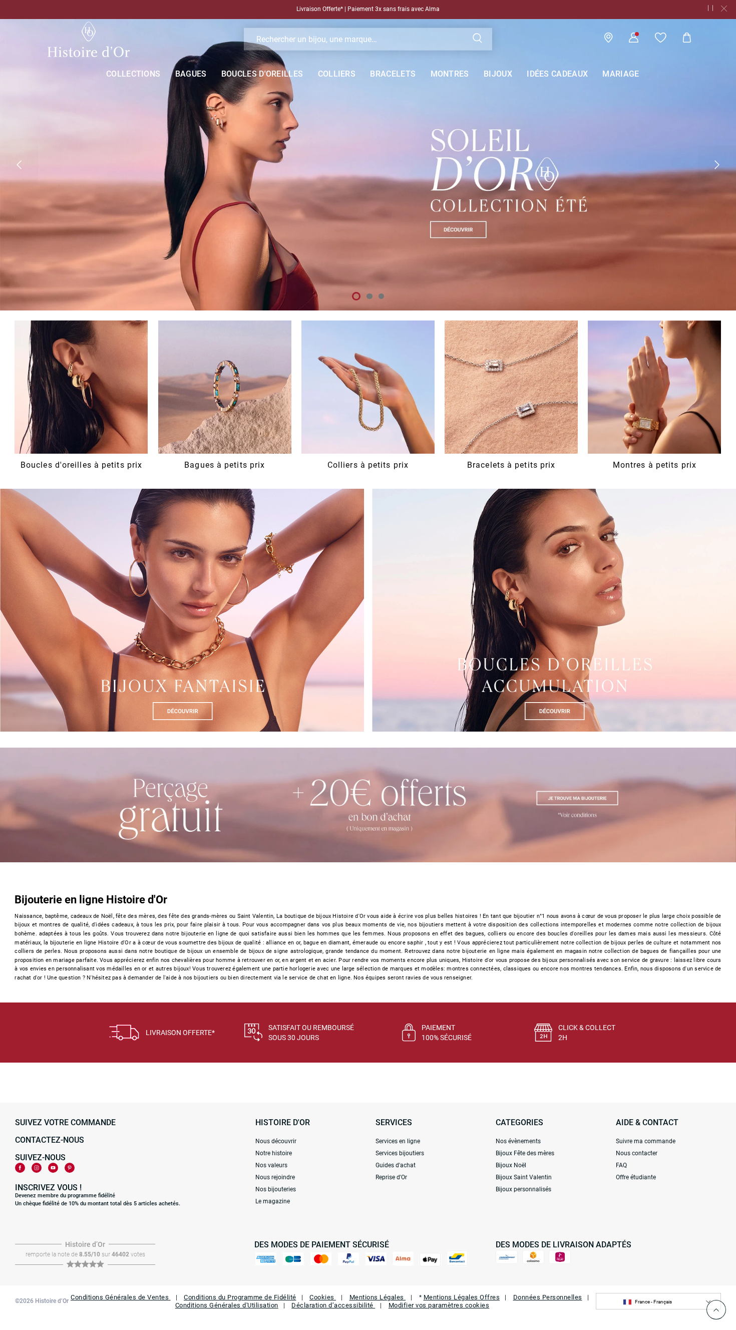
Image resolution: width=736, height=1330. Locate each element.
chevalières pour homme (204, 960)
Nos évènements (518, 1141)
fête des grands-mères (198, 916)
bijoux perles (627, 942)
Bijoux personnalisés (523, 1189)
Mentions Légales (377, 1297)
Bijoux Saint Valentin (524, 1177)
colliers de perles (37, 951)
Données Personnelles (547, 1297)
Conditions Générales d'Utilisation (226, 1305)
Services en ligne (398, 1141)
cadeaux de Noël (92, 916)
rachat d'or (28, 977)
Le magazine (272, 1201)
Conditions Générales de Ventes (121, 1297)
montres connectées (473, 968)
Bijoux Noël (511, 1165)
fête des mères (135, 916)
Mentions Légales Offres (462, 1297)
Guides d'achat (396, 1165)
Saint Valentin (255, 916)
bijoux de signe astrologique (285, 951)
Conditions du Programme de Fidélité (240, 1297)
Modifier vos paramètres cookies (439, 1305)
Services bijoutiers (400, 1153)
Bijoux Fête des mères (525, 1153)
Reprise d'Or (391, 1177)
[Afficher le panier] (679, 39)
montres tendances (596, 968)
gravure (659, 960)
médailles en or (127, 968)
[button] (19, 165)
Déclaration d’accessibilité (333, 1305)
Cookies (322, 1297)
